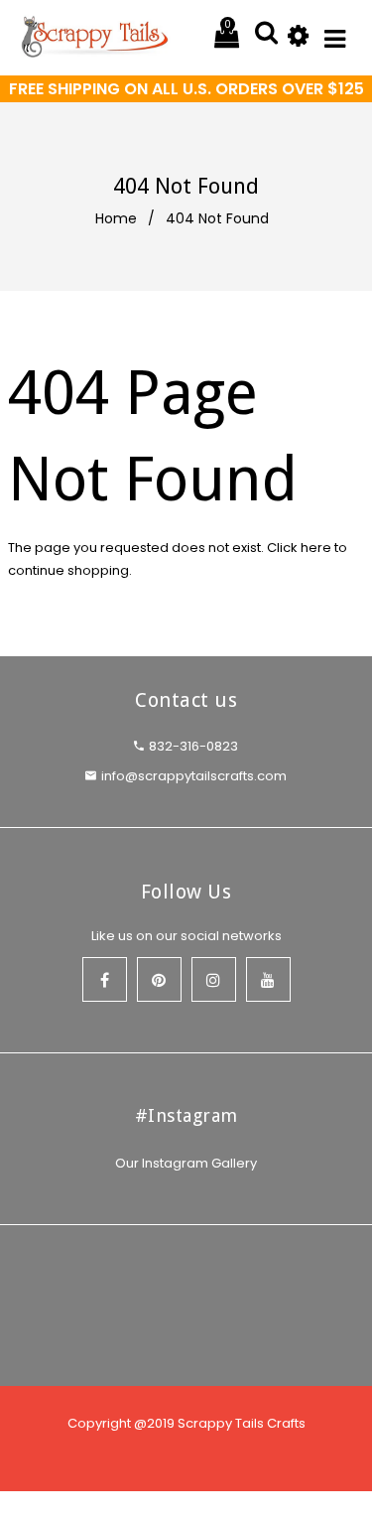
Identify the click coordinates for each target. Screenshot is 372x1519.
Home (116, 218)
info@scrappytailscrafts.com (194, 775)
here (316, 547)
